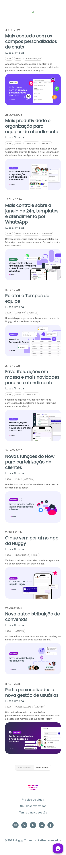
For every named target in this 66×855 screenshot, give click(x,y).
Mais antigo (42, 767)
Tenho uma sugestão (33, 812)
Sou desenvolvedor (33, 806)
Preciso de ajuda (33, 799)
